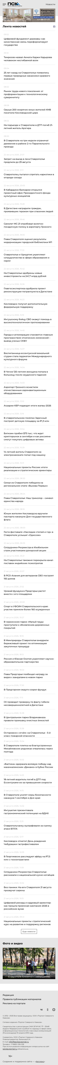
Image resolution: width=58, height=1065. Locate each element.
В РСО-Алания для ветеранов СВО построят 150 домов (29, 577)
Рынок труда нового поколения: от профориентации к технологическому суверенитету (25, 94)
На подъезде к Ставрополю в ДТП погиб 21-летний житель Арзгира (28, 126)
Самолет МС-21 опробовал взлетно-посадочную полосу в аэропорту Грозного (27, 225)
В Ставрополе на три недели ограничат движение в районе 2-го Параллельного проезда (27, 143)
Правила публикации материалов (22, 999)
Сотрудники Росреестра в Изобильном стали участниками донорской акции (26, 549)
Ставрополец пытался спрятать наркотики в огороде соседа (29, 176)
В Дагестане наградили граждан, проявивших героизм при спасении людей (28, 210)
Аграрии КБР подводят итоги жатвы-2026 (27, 405)
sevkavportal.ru (10, 1049)
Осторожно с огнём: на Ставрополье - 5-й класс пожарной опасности (27, 734)
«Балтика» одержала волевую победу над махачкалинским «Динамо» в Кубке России (28, 765)
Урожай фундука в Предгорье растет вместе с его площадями (25, 592)
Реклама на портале (14, 1003)
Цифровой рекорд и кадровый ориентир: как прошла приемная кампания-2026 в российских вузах (27, 905)
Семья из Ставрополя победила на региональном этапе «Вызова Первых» (26, 484)
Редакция (8, 995)
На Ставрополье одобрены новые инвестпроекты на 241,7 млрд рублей (25, 274)
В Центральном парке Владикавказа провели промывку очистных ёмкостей (26, 719)
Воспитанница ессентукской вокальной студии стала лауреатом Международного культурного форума (28, 356)
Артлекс (40, 1061)
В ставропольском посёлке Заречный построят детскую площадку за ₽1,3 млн (26, 419)
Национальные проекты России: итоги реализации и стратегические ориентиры (28, 469)
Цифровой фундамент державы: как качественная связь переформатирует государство (26, 42)
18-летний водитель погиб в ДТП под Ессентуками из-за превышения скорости (28, 781)
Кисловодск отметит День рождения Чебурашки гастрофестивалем (25, 842)
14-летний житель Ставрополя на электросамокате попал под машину (24, 453)
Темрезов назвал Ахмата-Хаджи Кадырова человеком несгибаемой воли (28, 59)
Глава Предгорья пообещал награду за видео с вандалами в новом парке (26, 676)
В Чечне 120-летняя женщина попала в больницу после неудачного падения (26, 373)
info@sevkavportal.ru (19, 1042)
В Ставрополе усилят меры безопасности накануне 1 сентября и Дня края (27, 796)
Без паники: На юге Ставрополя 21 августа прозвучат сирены (27, 889)
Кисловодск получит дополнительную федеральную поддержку (25, 305)
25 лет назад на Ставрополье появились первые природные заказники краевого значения (27, 75)
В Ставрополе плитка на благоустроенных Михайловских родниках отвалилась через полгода (28, 748)
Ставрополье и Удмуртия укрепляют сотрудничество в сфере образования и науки (26, 257)
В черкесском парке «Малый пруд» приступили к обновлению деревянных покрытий (26, 625)
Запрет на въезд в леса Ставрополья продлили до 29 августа (24, 160)
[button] (6, 963)
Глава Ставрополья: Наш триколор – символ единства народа (28, 499)
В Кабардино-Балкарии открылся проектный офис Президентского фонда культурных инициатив (27, 193)
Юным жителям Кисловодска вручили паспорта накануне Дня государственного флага (28, 516)
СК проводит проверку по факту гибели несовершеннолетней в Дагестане (26, 703)
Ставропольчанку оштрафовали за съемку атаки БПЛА (28, 827)
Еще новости (29, 931)
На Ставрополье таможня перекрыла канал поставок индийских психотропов (28, 562)
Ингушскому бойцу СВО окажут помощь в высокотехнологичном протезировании (28, 321)
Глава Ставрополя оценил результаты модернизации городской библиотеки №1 (28, 241)
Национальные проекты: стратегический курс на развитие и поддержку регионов (27, 923)
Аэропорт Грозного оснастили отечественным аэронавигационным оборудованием (25, 390)
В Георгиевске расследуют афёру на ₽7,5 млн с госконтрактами (27, 858)
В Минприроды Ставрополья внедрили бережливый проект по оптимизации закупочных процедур (26, 643)
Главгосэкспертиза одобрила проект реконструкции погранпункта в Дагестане (28, 290)
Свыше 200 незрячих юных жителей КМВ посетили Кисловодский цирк (27, 111)
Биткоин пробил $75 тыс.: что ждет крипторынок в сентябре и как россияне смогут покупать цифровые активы (27, 436)
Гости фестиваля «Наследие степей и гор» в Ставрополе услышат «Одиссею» (28, 533)
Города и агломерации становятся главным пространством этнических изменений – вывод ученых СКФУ (28, 337)
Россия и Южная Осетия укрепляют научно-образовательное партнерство (29, 660)
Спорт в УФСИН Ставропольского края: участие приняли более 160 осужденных (27, 608)
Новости (50, 4)
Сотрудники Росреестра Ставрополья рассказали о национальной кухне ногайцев (29, 873)
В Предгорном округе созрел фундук (25, 689)
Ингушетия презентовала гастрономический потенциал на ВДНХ (26, 812)
